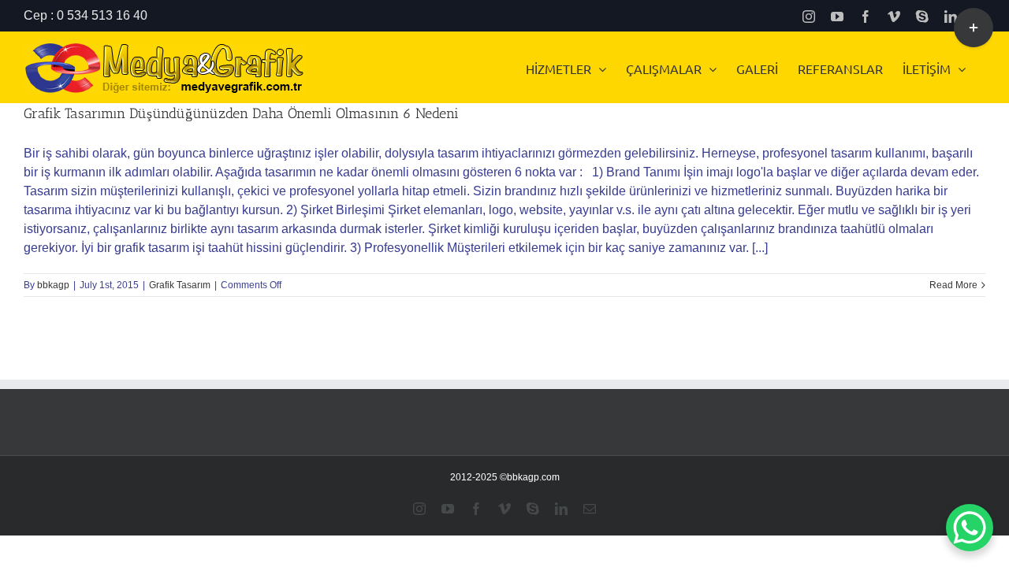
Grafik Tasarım (179, 285)
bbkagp (53, 285)
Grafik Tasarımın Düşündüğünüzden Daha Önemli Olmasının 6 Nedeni (241, 113)
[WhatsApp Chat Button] (969, 527)
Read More (953, 285)
